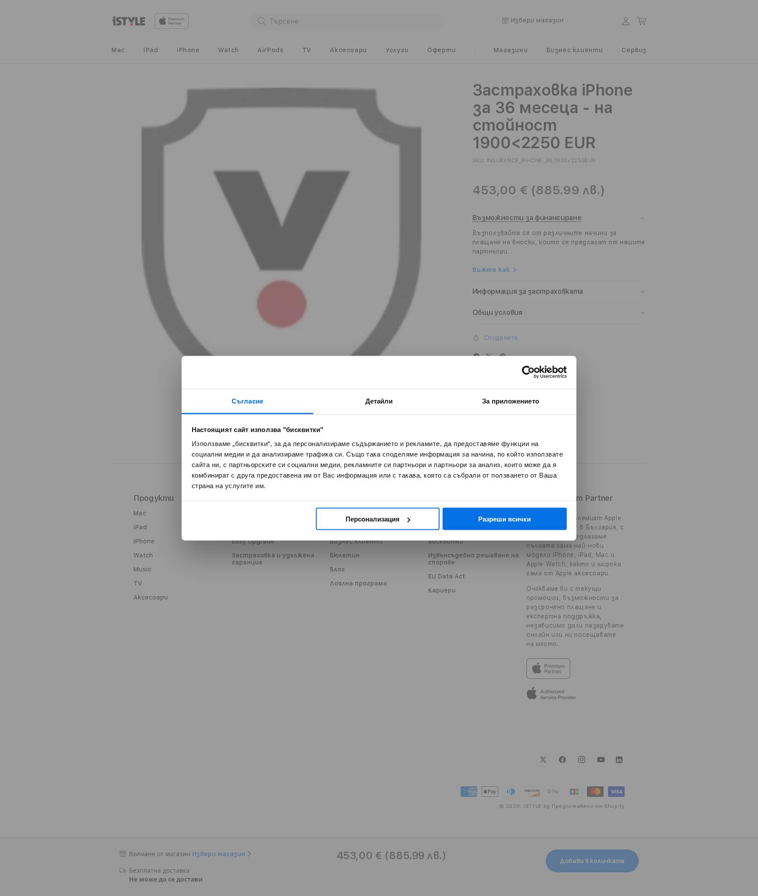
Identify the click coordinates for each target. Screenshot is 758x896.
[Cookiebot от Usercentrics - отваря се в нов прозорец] (528, 372)
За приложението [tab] (510, 400)
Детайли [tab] (379, 400)
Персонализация (373, 519)
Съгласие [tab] (247, 400)
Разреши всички (504, 519)
